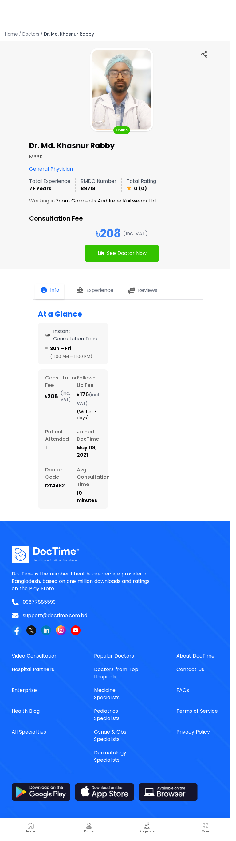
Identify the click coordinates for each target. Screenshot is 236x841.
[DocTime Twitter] (31, 630)
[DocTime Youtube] (76, 630)
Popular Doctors (114, 655)
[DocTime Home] (118, 554)
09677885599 (39, 601)
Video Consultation (34, 655)
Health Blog (26, 711)
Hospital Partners (33, 669)
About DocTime (195, 655)
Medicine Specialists (107, 694)
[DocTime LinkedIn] (46, 630)
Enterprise (24, 690)
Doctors (30, 34)
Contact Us (190, 669)
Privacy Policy (193, 731)
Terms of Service (197, 711)
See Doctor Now (127, 253)
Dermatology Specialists (110, 756)
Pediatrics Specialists (107, 714)
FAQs (182, 690)
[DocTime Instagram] (61, 630)
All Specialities (29, 731)
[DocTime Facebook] (17, 630)
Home (11, 34)
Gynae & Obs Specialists (110, 735)
